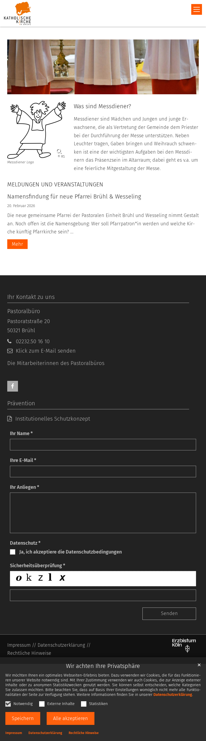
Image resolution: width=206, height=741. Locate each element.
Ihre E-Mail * (23, 460)
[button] (12, 386)
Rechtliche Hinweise (84, 733)
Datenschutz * (25, 543)
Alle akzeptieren (70, 718)
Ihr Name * (21, 433)
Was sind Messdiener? (102, 106)
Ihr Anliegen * (24, 487)
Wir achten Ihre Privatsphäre (103, 666)
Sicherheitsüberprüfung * (37, 566)
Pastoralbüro (23, 311)
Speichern (23, 718)
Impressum (13, 733)
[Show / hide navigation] (196, 9)
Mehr (17, 244)
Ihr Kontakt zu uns (31, 297)
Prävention (21, 403)
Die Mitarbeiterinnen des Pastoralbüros (55, 363)
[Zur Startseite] (17, 13)
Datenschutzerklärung (172, 694)
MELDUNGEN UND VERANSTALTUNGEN (55, 184)
